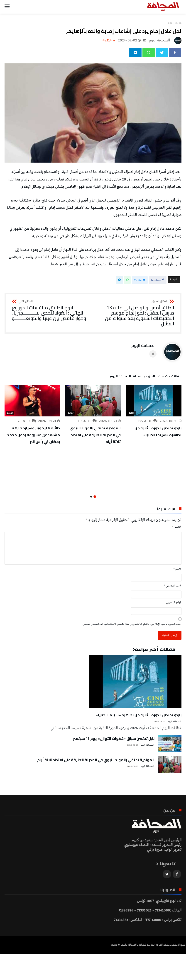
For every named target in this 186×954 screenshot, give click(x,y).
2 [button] (91, 496)
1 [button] (94, 496)
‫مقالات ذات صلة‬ (169, 377)
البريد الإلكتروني (172, 585)
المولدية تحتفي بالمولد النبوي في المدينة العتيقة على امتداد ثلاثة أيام (95, 435)
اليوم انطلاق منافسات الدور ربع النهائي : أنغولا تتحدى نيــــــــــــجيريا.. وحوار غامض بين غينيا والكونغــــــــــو (49, 310)
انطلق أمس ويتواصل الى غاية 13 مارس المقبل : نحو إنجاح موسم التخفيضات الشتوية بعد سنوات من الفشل (139, 313)
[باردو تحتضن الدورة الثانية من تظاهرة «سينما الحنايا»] (153, 400)
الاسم (177, 569)
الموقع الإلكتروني (173, 602)
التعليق (176, 527)
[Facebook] (177, 874)
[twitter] (162, 52)
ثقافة (131, 413)
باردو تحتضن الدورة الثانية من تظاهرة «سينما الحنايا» (158, 431)
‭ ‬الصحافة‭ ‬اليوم (160, 40)
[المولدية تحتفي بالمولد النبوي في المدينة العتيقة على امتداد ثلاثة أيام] (93, 400)
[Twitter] (167, 874)
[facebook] (175, 52)
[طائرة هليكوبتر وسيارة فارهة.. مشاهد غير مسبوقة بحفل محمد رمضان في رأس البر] (32, 400)
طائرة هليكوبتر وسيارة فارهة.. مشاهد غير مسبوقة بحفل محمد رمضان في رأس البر (33, 435)
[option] (153, 411)
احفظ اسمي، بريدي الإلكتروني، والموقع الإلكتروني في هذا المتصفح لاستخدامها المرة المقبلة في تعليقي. (131, 624)
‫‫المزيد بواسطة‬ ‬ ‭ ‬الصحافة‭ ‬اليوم (132, 377)
